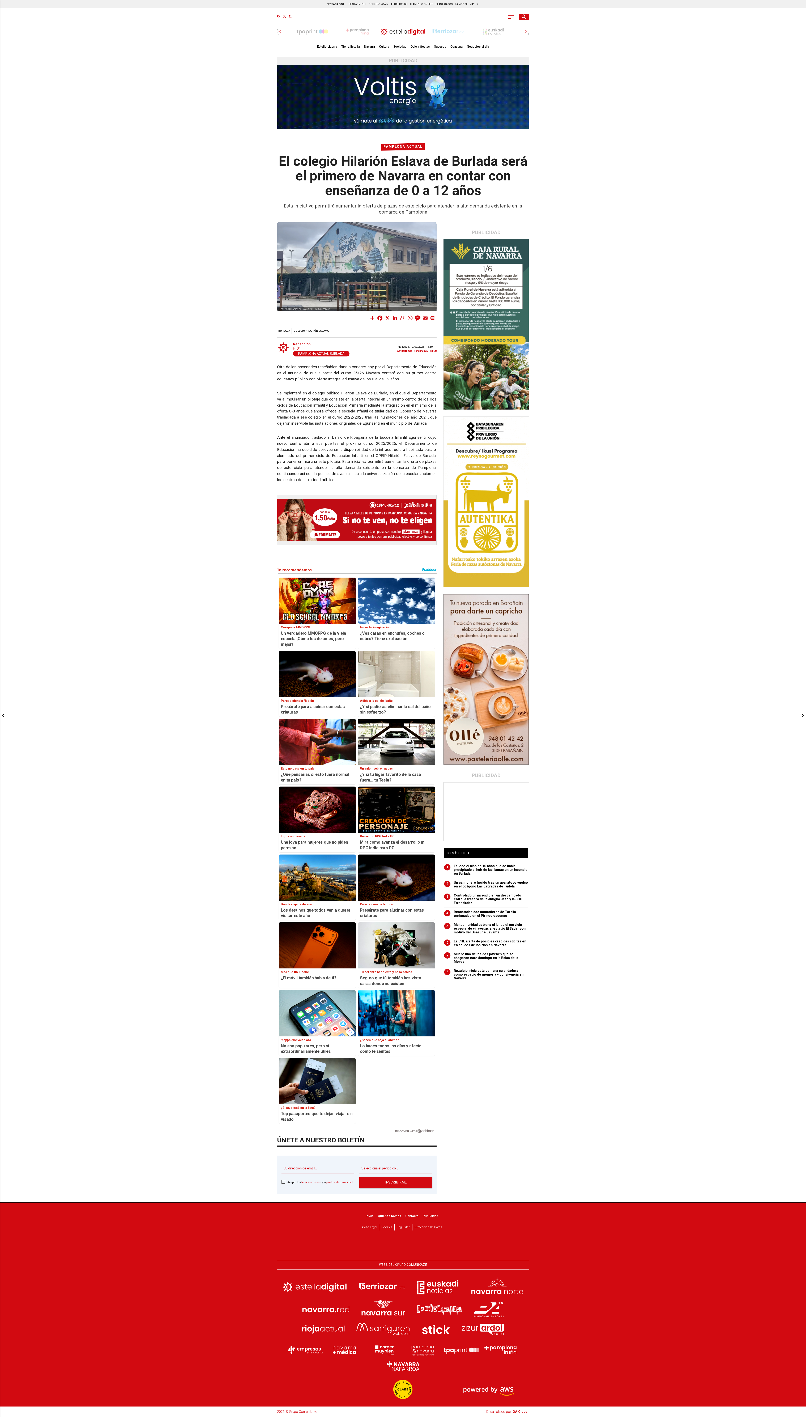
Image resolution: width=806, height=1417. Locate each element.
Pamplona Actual (403, 147)
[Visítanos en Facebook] (278, 16)
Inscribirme (396, 1182)
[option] (403, 31)
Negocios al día (478, 46)
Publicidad (430, 1216)
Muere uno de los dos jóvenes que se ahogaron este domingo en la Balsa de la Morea (482, 958)
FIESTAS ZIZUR (357, 4)
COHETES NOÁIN (378, 4)
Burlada (284, 330)
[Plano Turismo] (422, 1350)
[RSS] (290, 16)
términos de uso (311, 1182)
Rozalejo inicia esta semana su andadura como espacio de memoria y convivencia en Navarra (485, 974)
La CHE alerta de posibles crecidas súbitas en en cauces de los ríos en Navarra (486, 943)
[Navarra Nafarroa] (403, 1366)
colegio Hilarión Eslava (311, 330)
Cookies (386, 1227)
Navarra (369, 46)
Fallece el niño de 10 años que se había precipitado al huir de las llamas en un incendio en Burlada (487, 870)
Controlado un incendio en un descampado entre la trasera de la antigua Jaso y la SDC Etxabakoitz (484, 899)
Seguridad (403, 1227)
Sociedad (399, 46)
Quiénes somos (389, 1216)
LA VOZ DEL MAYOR (466, 4)
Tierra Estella (350, 46)
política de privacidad (339, 1182)
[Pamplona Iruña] (500, 1350)
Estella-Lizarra (327, 46)
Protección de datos (428, 1227)
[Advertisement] (486, 811)
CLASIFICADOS (444, 4)
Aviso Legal (369, 1227)
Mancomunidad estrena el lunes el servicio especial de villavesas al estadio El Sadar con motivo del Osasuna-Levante (486, 928)
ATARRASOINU (399, 4)
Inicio (370, 1216)
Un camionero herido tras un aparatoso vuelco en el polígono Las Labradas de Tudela (487, 884)
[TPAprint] (461, 1350)
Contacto (412, 1216)
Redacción (302, 344)
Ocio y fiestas (420, 46)
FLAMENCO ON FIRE (421, 4)
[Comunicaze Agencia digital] (403, 1247)
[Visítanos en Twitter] (284, 16)
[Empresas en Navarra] (305, 1350)
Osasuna (456, 46)
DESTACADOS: (335, 4)
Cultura (384, 46)
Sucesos (440, 46)
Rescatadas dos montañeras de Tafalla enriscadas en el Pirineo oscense (481, 914)
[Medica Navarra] (344, 1350)
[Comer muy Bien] (383, 1350)
